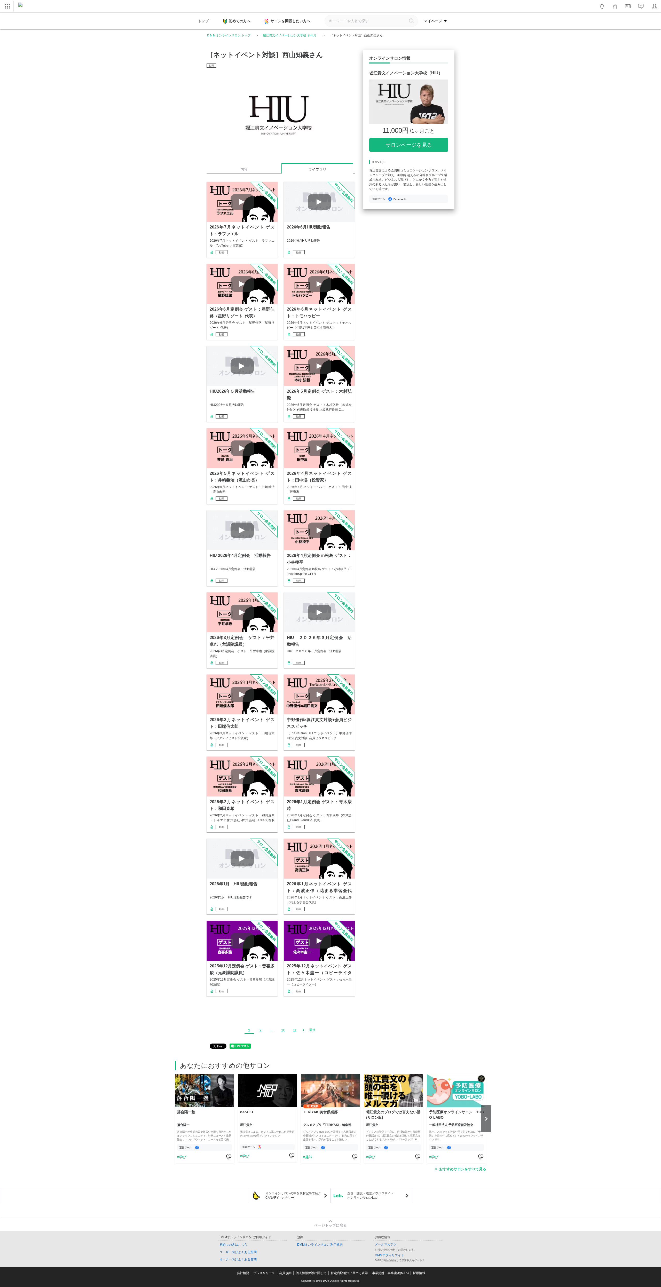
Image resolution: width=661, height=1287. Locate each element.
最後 (312, 1030)
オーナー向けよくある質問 (238, 1259)
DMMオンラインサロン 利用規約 (320, 1244)
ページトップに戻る (330, 1225)
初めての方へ (239, 21)
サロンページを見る (408, 145)
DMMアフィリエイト (389, 1255)
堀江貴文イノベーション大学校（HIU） (290, 35)
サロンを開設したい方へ (290, 21)
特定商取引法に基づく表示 (349, 1273)
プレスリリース (264, 1273)
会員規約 (285, 1273)
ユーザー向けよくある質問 (238, 1252)
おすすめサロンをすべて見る (462, 1169)
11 (295, 1030)
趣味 (308, 1157)
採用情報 (419, 1273)
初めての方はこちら (233, 1244)
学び (182, 1157)
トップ (203, 21)
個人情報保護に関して (311, 1273)
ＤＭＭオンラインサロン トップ (229, 35)
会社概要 (243, 1273)
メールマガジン (386, 1244)
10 (283, 1030)
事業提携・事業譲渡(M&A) (390, 1273)
